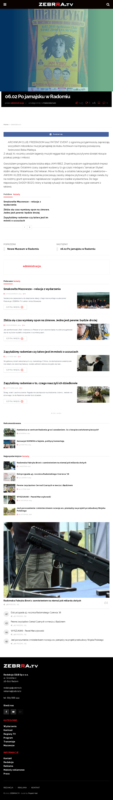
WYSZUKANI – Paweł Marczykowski (34, 497)
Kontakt (8, 758)
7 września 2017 (24, 466)
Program (8, 738)
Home (6, 124)
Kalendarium (49, 103)
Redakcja (9, 762)
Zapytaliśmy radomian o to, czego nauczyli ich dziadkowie (41, 383)
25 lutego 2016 (24, 489)
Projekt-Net (33, 793)
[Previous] (24, 227)
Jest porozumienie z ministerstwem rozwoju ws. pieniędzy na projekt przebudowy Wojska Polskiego (57, 640)
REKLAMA (22, 787)
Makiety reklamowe (14, 770)
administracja (17, 103)
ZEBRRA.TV (15, 793)
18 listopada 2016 (25, 514)
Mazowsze (9, 745)
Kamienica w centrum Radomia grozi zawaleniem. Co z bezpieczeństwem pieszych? (58, 430)
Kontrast (8, 730)
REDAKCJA (8, 787)
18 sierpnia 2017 (24, 433)
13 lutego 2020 (10, 356)
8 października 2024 (13, 325)
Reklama (8, 766)
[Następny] (30, 227)
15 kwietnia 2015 (24, 445)
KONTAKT (35, 787)
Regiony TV (10, 734)
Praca (7, 774)
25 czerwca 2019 (24, 478)
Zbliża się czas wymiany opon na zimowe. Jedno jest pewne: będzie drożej (50, 320)
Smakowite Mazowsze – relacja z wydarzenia (32, 288)
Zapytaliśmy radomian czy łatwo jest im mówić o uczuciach (41, 351)
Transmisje (9, 741)
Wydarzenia (10, 726)
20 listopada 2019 (25, 500)
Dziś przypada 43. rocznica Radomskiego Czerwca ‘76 (43, 474)
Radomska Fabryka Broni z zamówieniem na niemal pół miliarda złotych (51, 463)
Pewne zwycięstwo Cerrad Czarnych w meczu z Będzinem (45, 485)
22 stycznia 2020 (11, 388)
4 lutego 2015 (34, 103)
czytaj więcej (13, 307)
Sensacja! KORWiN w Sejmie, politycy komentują (40, 441)
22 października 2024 (13, 294)
